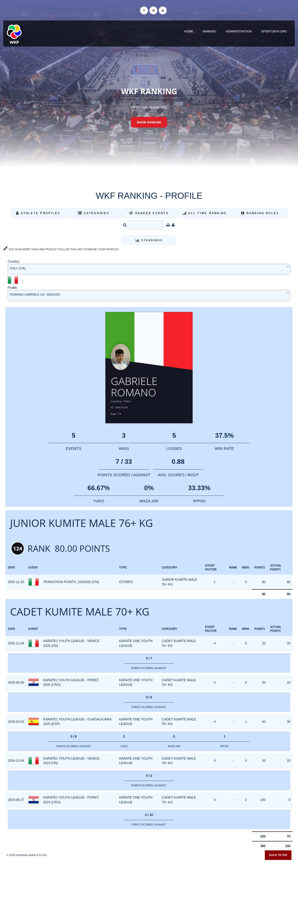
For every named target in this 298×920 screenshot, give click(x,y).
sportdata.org (274, 31)
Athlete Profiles (39, 213)
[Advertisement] (149, 888)
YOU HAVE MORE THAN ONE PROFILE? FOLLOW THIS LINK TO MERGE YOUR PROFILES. (63, 249)
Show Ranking (149, 122)
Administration (239, 31)
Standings (151, 240)
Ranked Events (151, 213)
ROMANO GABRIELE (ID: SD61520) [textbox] (35, 294)
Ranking (209, 31)
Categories (96, 213)
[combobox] (149, 269)
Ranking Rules (262, 213)
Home (188, 31)
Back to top (278, 855)
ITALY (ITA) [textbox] (18, 268)
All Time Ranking (207, 213)
